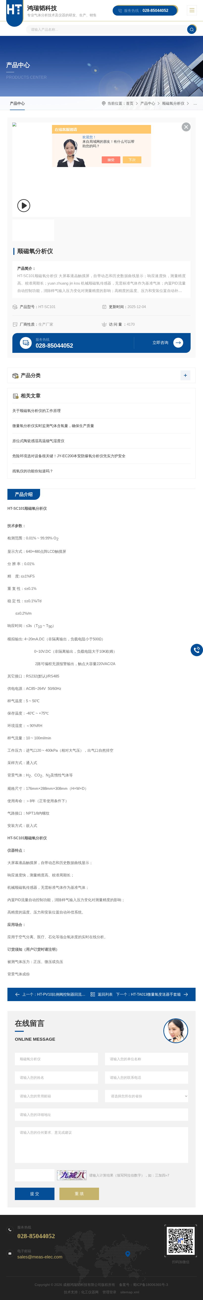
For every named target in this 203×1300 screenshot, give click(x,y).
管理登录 (109, 1292)
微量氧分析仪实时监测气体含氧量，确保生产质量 (53, 426)
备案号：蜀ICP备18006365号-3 (143, 1285)
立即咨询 (160, 342)
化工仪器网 (90, 1292)
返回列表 (105, 994)
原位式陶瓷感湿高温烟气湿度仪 (38, 441)
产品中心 (17, 103)
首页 (129, 103)
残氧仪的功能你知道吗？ (32, 471)
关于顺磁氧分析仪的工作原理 (36, 411)
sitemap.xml (129, 1292)
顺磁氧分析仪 (173, 103)
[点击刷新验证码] (72, 1175)
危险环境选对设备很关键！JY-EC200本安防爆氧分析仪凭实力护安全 (69, 456)
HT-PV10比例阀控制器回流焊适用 (65, 994)
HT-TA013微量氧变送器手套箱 (156, 994)
